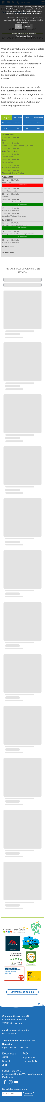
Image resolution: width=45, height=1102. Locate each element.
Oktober (27, 117)
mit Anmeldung (22, 204)
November (38, 117)
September (17, 117)
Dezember (6, 123)
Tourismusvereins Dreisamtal (21, 90)
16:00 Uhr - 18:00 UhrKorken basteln (10, 161)
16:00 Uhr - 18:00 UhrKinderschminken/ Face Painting (14, 202)
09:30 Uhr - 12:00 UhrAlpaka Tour (14, 182)
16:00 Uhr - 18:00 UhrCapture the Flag (10, 155)
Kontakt (6, 1061)
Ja (19, 26)
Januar (17, 123)
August (7, 117)
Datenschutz (29, 1061)
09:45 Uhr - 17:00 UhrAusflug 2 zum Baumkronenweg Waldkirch (18, 233)
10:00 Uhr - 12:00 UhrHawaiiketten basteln (10, 190)
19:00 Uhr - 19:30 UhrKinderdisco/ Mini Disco (10, 166)
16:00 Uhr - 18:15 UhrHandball (10, 195)
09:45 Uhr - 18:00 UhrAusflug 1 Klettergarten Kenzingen (15, 225)
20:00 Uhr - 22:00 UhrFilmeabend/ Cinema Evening (13, 172)
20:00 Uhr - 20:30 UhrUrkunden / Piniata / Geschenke (14, 215)
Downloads (9, 1053)
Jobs (4, 1065)
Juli (38, 128)
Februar (28, 123)
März (38, 123)
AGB (5, 1057)
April (6, 128)
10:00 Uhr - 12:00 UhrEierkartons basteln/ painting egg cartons (17, 144)
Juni (27, 128)
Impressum (29, 1057)
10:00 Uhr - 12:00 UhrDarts (10, 139)
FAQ (25, 1053)
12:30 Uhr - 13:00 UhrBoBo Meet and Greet (10, 150)
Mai (17, 128)
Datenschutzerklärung (24, 36)
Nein (27, 26)
